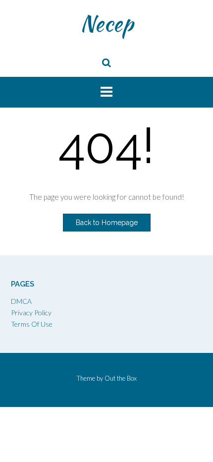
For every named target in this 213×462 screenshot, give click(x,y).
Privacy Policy (31, 312)
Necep (106, 23)
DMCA (21, 301)
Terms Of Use (32, 324)
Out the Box (121, 378)
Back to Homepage (107, 223)
